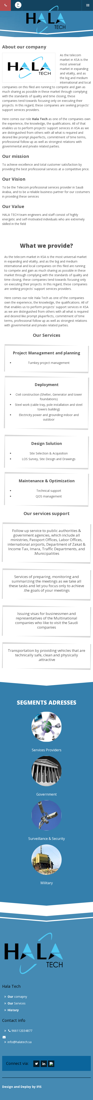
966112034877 (21, 1031)
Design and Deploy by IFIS (22, 1087)
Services (17, 1003)
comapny (17, 996)
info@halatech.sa (20, 1042)
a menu (88, 10)
